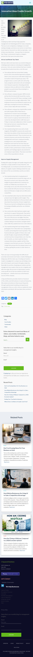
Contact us (7, 373)
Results (28, 643)
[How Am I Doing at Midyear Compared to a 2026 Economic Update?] (16, 523)
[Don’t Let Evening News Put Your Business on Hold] (16, 433)
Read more (6, 462)
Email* (5, 359)
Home (12, 643)
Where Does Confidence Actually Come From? (16, 401)
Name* (5, 353)
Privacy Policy (4, 609)
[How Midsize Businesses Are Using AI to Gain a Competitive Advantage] (16, 478)
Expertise (5, 643)
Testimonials (7, 324)
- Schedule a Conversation (7, 582)
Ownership (7, 306)
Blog (9, 303)
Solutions (16, 647)
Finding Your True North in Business (13, 399)
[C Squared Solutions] (7, 2)
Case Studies (7, 322)
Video (5, 326)
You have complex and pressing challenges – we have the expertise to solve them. (16, 652)
